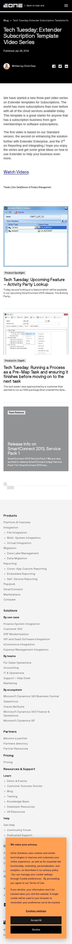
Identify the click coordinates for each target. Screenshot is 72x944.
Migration (9, 548)
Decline (36, 929)
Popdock (9, 584)
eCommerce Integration (19, 644)
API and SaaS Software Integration (26, 639)
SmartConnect (13, 589)
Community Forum (19, 830)
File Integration (17, 532)
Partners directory (15, 743)
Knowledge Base (18, 801)
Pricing (8, 762)
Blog (6, 20)
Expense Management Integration (25, 649)
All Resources (16, 811)
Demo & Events (17, 781)
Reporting (10, 563)
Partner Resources (15, 748)
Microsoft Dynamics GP (19, 720)
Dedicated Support (19, 835)
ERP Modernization (16, 634)
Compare (9, 599)
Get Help (9, 825)
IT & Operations (13, 673)
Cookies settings (36, 911)
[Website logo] (13, 5)
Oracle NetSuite (13, 706)
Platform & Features (16, 522)
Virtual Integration (19, 543)
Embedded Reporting (21, 573)
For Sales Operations (17, 662)
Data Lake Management (23, 553)
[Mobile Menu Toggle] (66, 5)
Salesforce (10, 701)
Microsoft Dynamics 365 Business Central (31, 696)
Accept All (36, 920)
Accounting (11, 667)
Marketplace (11, 594)
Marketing (10, 683)
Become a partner (15, 738)
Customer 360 (12, 629)
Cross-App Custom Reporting (27, 568)
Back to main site (35, 6)
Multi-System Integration (24, 537)
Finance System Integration (21, 624)
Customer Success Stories (24, 786)
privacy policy (50, 870)
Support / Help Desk (16, 678)
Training (12, 796)
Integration (10, 527)
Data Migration (17, 558)
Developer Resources (21, 806)
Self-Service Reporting (22, 579)
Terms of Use (37, 883)
